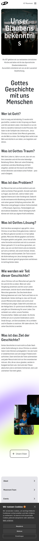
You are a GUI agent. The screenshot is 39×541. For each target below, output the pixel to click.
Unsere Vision (21, 454)
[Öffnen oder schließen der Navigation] (35, 3)
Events (6, 499)
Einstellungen (19, 536)
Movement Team (9, 490)
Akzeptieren (19, 526)
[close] (35, 506)
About (5, 481)
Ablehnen (19, 531)
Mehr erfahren (8, 520)
